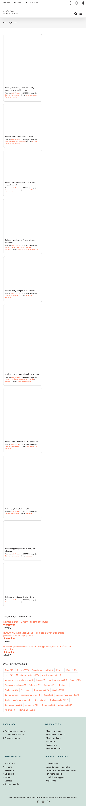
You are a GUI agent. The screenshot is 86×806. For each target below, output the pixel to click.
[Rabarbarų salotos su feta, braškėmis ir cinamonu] (22, 218)
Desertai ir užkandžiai (42, 670)
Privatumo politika (54, 774)
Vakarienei (8, 249)
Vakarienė (10, 710)
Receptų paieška (12, 784)
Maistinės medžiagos (27, 675)
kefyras (11, 143)
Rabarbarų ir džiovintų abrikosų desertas (21, 441)
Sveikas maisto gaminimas (18, 700)
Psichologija (11, 690)
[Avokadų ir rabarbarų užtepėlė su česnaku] (22, 337)
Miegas (40, 680)
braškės (20, 249)
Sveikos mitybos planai (15, 731)
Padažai (75, 680)
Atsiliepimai (51, 781)
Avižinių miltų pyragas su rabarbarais (20, 291)
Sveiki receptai (15, 95)
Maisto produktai (51, 675)
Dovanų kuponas (12, 738)
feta (24, 249)
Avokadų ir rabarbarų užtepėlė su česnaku (22, 374)
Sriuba (48, 695)
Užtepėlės (48, 705)
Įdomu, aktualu (27, 710)
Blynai (7, 141)
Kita (59, 670)
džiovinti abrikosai (31, 446)
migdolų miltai (9, 192)
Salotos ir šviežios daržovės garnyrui (22, 695)
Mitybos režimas (57, 680)
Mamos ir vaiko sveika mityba (19, 680)
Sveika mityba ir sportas (68, 695)
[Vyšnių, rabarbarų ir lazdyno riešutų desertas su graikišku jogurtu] (22, 59)
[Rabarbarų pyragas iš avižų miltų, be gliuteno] (22, 533)
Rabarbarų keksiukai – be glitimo (18, 509)
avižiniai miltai (30, 295)
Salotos (13, 247)
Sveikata (40, 700)
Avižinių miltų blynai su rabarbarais (19, 136)
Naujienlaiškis (52, 763)
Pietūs (63, 685)
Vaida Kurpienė (15, 93)
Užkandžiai (28, 247)
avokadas (21, 381)
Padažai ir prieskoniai (15, 685)
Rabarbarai (8, 97)
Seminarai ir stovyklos (14, 734)
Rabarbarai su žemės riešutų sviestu (19, 597)
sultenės (35, 249)
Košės (71, 670)
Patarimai (35, 685)
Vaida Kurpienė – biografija (58, 767)
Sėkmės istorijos (13, 705)
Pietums (7, 247)
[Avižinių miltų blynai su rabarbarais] (22, 118)
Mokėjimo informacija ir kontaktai (61, 770)
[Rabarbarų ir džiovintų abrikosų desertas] (22, 413)
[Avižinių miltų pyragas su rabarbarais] (22, 271)
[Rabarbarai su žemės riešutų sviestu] (22, 578)
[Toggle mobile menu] (81, 13)
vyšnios (14, 97)
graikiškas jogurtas (31, 95)
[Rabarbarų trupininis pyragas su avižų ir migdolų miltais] (22, 164)
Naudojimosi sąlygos (55, 777)
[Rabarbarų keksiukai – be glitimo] (22, 480)
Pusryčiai (26, 690)
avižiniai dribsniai (31, 190)
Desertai (7, 95)
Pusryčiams (13, 141)
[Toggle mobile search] (75, 13)
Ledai (9, 675)
